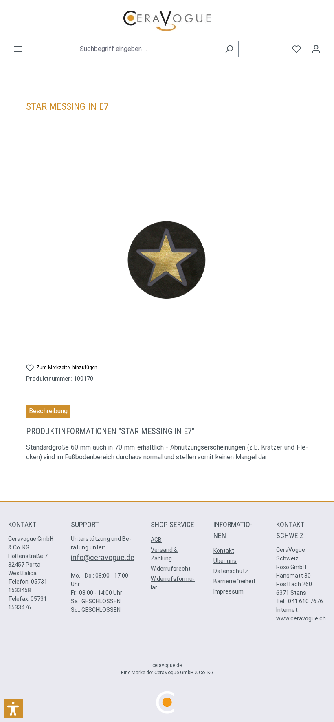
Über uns (225, 561)
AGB (156, 539)
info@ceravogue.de (102, 557)
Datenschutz (230, 571)
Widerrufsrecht (171, 568)
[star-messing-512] (166, 260)
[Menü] (18, 49)
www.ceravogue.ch (301, 618)
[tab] (48, 411)
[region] (167, 260)
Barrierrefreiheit (234, 581)
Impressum (228, 591)
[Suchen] (229, 49)
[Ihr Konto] (316, 49)
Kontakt (223, 550)
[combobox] (148, 49)
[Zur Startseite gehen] (167, 21)
